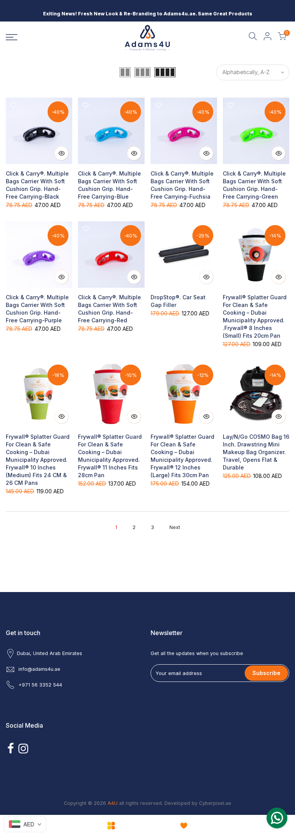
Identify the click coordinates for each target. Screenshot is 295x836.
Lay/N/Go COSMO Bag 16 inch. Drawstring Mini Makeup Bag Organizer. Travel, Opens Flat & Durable (256, 452)
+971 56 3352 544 (40, 685)
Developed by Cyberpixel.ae (197, 803)
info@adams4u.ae (39, 669)
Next (174, 527)
